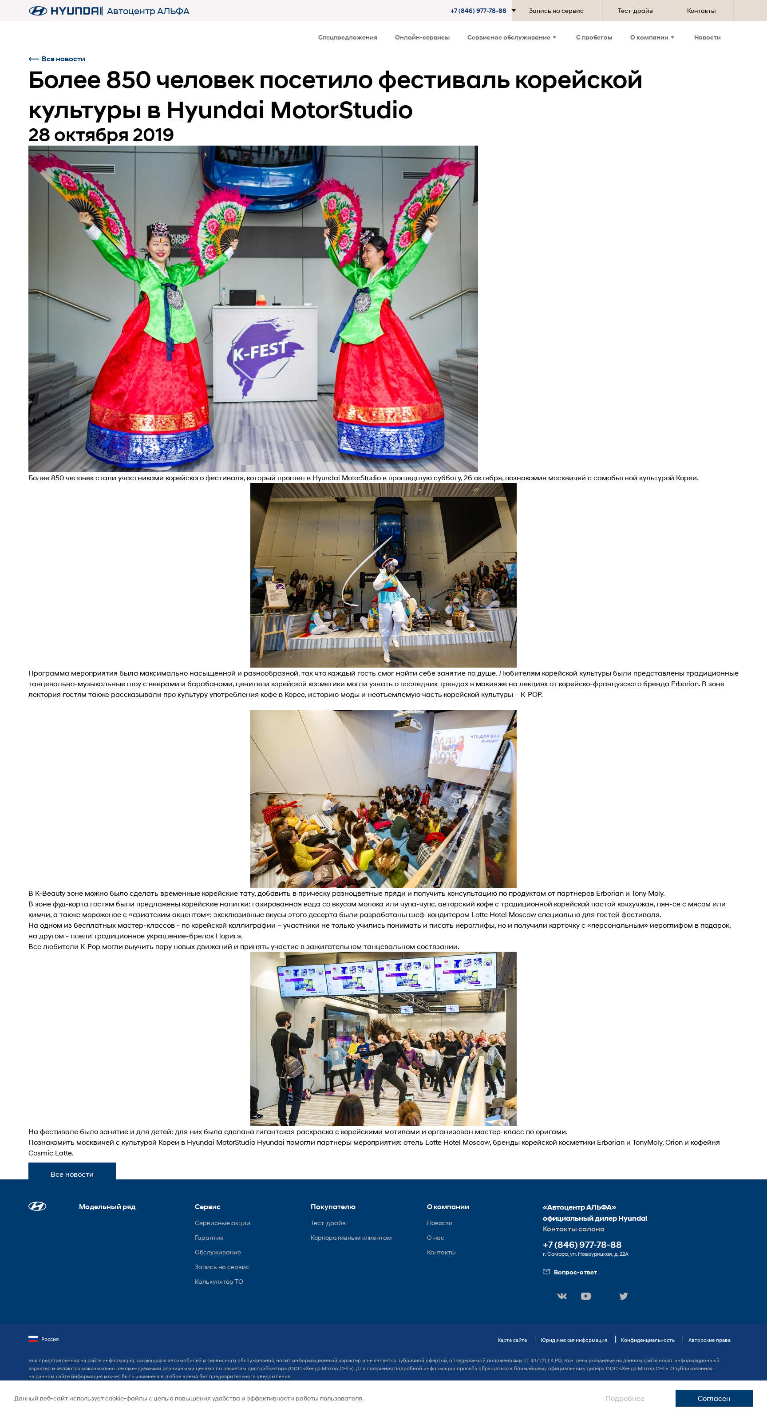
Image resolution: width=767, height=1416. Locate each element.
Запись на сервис (556, 10)
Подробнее (624, 1398)
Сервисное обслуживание (508, 37)
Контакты (701, 10)
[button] (485, 10)
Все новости (63, 59)
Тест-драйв (635, 10)
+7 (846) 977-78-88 (582, 1245)
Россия (50, 1339)
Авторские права (709, 1340)
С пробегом (594, 37)
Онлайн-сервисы (422, 37)
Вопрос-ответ (575, 1272)
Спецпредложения (347, 37)
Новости (707, 37)
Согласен (714, 1398)
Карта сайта (512, 1340)
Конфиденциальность (648, 1340)
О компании (649, 37)
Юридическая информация (574, 1340)
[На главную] (65, 11)
